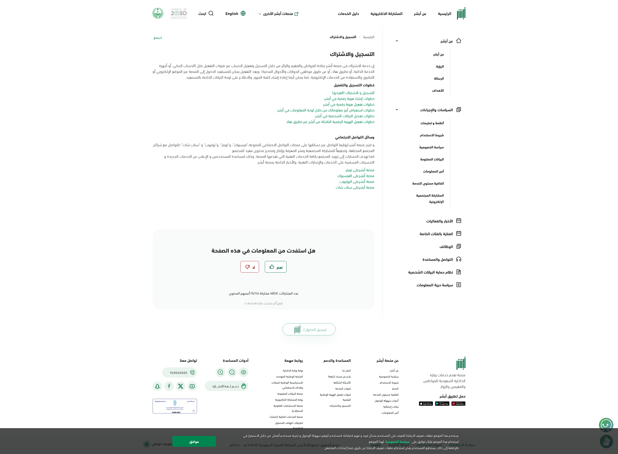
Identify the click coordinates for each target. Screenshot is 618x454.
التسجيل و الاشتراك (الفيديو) (353, 92)
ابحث (202, 13)
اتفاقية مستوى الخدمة (386, 394)
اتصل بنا (346, 370)
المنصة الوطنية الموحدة (289, 376)
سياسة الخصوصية (389, 376)
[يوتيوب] (192, 386)
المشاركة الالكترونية (386, 13)
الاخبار (395, 388)
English (231, 13)
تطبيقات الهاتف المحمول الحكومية (289, 425)
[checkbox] (276, 267)
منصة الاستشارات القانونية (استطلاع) (288, 408)
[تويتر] (180, 386)
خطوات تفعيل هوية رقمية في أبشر (348, 103)
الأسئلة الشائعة (342, 382)
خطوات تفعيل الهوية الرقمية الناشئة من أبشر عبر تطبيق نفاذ (330, 121)
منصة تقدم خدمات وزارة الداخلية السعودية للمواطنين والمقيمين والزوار (444, 380)
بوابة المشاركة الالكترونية (289, 399)
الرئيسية (444, 13)
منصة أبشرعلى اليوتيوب (357, 181)
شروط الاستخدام (389, 382)
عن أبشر (420, 13)
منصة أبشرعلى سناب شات (355, 186)
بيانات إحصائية (391, 406)
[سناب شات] (157, 386)
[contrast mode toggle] (243, 372)
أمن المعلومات (390, 412)
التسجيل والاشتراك (340, 405)
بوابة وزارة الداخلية (293, 370)
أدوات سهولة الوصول (387, 400)
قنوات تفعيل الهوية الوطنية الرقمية (335, 397)
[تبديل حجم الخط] (232, 372)
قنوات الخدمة (343, 388)
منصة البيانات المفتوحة (290, 393)
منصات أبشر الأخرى (278, 13)
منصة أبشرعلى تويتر (360, 169)
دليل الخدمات (348, 13)
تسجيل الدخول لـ (314, 329)
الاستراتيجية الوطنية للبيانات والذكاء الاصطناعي (287, 384)
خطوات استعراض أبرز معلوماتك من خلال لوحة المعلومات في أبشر (325, 109)
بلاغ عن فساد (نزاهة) (339, 376)
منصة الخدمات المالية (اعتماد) (286, 416)
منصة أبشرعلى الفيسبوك (355, 175)
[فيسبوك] (169, 386)
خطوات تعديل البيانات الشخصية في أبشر (344, 115)
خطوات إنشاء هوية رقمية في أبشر (349, 98)
